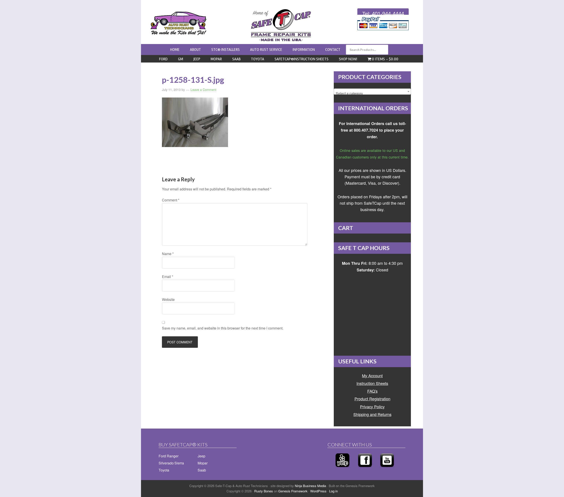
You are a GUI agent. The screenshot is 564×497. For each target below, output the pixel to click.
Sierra (179, 463)
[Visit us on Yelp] (342, 468)
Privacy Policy (372, 406)
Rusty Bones (263, 491)
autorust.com (178, 23)
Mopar (203, 463)
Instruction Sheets (372, 383)
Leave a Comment (203, 89)
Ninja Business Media (310, 485)
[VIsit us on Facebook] (365, 468)
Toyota (164, 470)
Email (167, 276)
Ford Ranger (168, 455)
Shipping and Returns (372, 414)
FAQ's (372, 391)
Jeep (201, 455)
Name (168, 253)
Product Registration (372, 398)
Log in (333, 491)
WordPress (318, 491)
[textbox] (372, 93)
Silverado (166, 463)
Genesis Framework (293, 491)
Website (168, 299)
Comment (170, 199)
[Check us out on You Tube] (387, 468)
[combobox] (372, 91)
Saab (202, 470)
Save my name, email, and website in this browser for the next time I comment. (222, 328)
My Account (372, 375)
